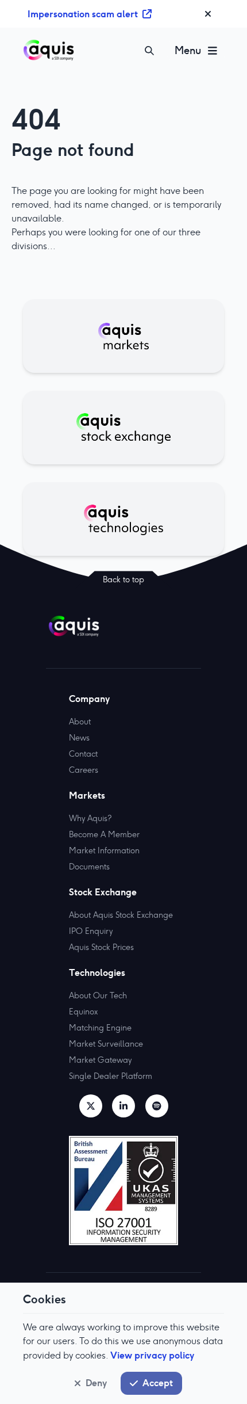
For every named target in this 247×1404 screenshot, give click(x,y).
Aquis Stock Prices (101, 947)
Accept (157, 1382)
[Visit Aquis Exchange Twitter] (90, 1105)
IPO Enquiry (91, 931)
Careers (83, 770)
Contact (83, 754)
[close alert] (207, 13)
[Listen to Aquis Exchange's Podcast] (156, 1105)
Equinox (83, 1011)
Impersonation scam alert (83, 13)
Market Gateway (100, 1060)
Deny (96, 1382)
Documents (89, 866)
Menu (188, 50)
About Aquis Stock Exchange (121, 915)
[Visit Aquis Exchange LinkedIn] (123, 1105)
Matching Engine (100, 1028)
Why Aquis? (90, 818)
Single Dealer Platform (110, 1076)
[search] (149, 50)
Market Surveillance (106, 1044)
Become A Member (104, 834)
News (79, 737)
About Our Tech (98, 995)
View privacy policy (152, 1355)
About (80, 721)
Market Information (104, 850)
